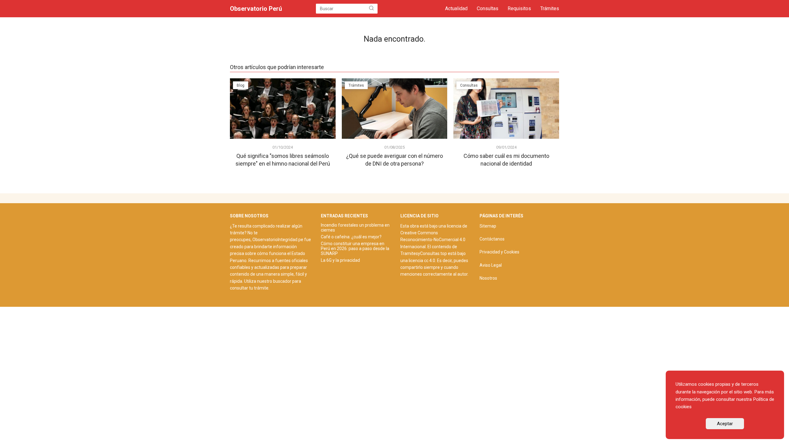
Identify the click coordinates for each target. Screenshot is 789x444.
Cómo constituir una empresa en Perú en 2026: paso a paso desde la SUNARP (355, 248)
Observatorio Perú (256, 8)
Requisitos (519, 8)
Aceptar (725, 423)
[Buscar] (371, 9)
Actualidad (456, 8)
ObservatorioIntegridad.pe (277, 239)
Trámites (549, 8)
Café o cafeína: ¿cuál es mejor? (351, 236)
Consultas (487, 8)
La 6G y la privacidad (340, 260)
